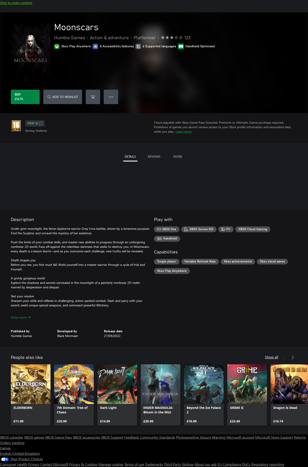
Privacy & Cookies (83, 464)
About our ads (206, 464)
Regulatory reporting (267, 464)
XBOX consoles (11, 437)
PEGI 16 (33, 123)
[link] (31, 395)
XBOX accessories (86, 437)
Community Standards (157, 437)
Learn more (183, 131)
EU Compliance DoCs (234, 464)
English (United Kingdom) (20, 453)
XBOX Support (112, 437)
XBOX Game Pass (58, 437)
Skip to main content (16, 2)
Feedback (131, 437)
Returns (300, 437)
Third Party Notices (179, 464)
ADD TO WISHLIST (65, 97)
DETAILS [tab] (130, 156)
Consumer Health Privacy (19, 464)
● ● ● (111, 97)
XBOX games (34, 437)
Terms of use (134, 464)
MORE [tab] (177, 156)
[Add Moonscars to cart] (93, 97)
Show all (271, 357)
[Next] (292, 357)
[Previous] (283, 357)
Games (5, 448)
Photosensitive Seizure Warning (200, 437)
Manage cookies (111, 464)
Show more (18, 317)
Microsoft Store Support (274, 437)
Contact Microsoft (54, 464)
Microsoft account (240, 437)
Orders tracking (12, 442)
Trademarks (154, 464)
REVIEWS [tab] (154, 156)
